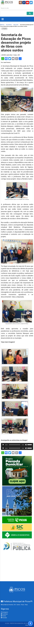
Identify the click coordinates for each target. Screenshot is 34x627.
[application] (17, 444)
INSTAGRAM (20, 2)
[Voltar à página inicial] (7, 4)
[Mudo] (26, 445)
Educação (15, 24)
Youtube (4, 617)
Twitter (4, 616)
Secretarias (9, 24)
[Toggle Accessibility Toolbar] (30, 623)
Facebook (5, 614)
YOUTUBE (27, 2)
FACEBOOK (24, 2)
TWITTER (31, 2)
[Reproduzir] (3, 445)
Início (2, 24)
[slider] (29, 444)
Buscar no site (5, 8)
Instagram (5, 612)
